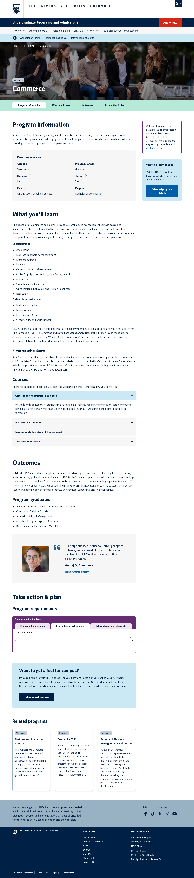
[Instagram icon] (167, 813)
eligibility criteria (154, 148)
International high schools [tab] (70, 626)
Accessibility (69, 873)
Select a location (23, 632)
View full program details (162, 191)
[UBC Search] (178, 3)
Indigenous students (56, 38)
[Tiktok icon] (152, 813)
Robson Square (139, 851)
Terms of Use (42, 873)
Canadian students (30, 38)
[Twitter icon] (160, 813)
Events (86, 849)
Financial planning (60, 30)
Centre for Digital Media (142, 855)
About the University (93, 841)
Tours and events (111, 30)
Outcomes (87, 105)
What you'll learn (61, 105)
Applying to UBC (38, 30)
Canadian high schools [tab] (32, 626)
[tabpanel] (74, 641)
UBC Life (78, 30)
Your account (131, 30)
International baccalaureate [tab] (111, 626)
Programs (20, 30)
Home (15, 45)
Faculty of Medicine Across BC (146, 859)
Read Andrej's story (77, 571)
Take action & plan (115, 105)
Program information (29, 105)
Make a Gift (88, 858)
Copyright (56, 873)
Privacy (147, 807)
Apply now (170, 22)
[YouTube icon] (174, 813)
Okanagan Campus (141, 841)
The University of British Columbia (14, 9)
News (86, 845)
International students (82, 38)
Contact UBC (89, 837)
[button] (30, 176)
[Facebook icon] (145, 813)
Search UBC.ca (90, 862)
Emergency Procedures (22, 873)
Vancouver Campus (141, 837)
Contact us (93, 30)
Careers (87, 853)
